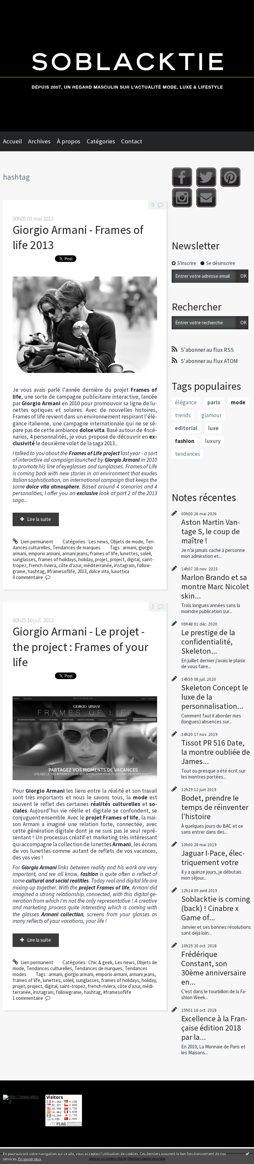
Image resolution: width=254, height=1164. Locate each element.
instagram (124, 565)
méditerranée (98, 565)
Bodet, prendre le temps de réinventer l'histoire (214, 807)
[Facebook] (182, 177)
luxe (213, 428)
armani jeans (75, 553)
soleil (145, 553)
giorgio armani (78, 974)
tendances (187, 453)
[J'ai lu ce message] (247, 1153)
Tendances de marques (77, 547)
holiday (85, 559)
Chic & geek (100, 962)
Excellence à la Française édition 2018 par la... (214, 1028)
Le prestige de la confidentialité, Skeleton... (208, 642)
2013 (82, 571)
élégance (186, 402)
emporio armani (44, 553)
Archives (39, 141)
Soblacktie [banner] (127, 65)
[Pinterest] (230, 177)
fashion (184, 441)
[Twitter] (206, 177)
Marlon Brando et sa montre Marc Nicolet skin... (215, 586)
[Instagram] (182, 197)
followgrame (69, 992)
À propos (68, 141)
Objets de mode (126, 541)
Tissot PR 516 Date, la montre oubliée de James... (215, 752)
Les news (98, 541)
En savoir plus (29, 1158)
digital (133, 559)
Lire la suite (39, 519)
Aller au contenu (19, 5)
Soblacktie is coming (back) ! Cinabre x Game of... (215, 908)
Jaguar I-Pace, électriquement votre (213, 857)
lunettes (129, 553)
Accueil (12, 141)
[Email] (206, 197)
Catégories (101, 141)
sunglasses (24, 559)
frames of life (104, 553)
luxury (213, 441)
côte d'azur (70, 565)
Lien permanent (36, 541)
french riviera (42, 565)
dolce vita (99, 571)
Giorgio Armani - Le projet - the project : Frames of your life (80, 647)
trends (183, 415)
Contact (131, 141)
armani (129, 547)
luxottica (120, 571)
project (117, 559)
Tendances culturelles (49, 968)
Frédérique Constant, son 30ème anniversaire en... (213, 968)
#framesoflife (61, 571)
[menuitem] (15, 141)
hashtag (36, 571)
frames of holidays (57, 559)
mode (238, 402)
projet (101, 559)
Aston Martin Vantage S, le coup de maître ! (210, 531)
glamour (211, 415)
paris (213, 402)
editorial (186, 428)
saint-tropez (72, 986)
